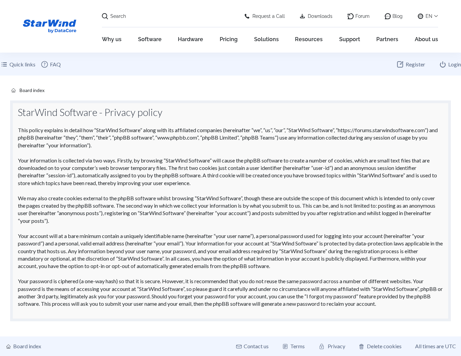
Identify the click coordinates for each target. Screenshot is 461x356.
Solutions (266, 39)
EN (429, 16)
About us (426, 39)
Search (118, 16)
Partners (387, 39)
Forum (362, 16)
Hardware (190, 39)
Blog (397, 16)
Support (349, 39)
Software (150, 39)
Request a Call (268, 16)
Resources (309, 39)
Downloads (320, 16)
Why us (111, 39)
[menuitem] (50, 64)
